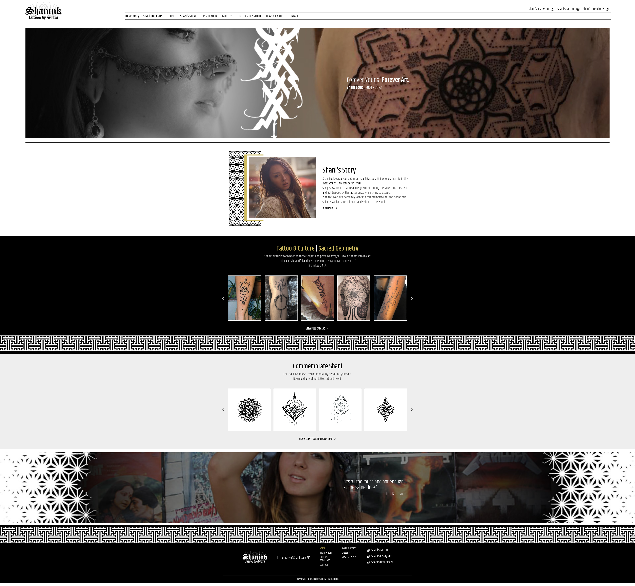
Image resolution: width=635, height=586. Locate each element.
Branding (312, 579)
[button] (223, 298)
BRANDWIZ (301, 579)
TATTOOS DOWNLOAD (250, 16)
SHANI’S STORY (188, 16)
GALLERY (227, 16)
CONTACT (293, 16)
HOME (172, 16)
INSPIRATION (210, 16)
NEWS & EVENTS (274, 16)
